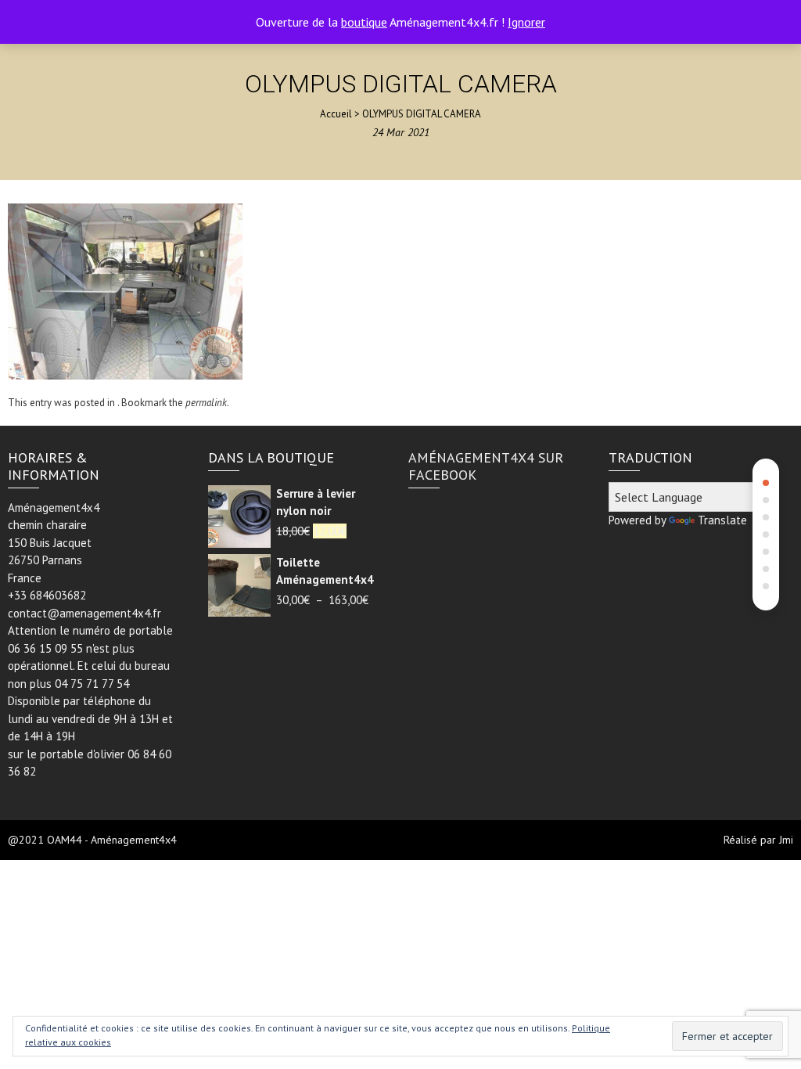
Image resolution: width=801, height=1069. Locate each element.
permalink (206, 402)
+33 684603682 (47, 595)
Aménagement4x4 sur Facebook (485, 466)
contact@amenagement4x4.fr (84, 613)
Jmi (786, 840)
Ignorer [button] (526, 22)
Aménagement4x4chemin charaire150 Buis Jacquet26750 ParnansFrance (53, 542)
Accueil (336, 114)
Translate (722, 520)
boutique (364, 22)
